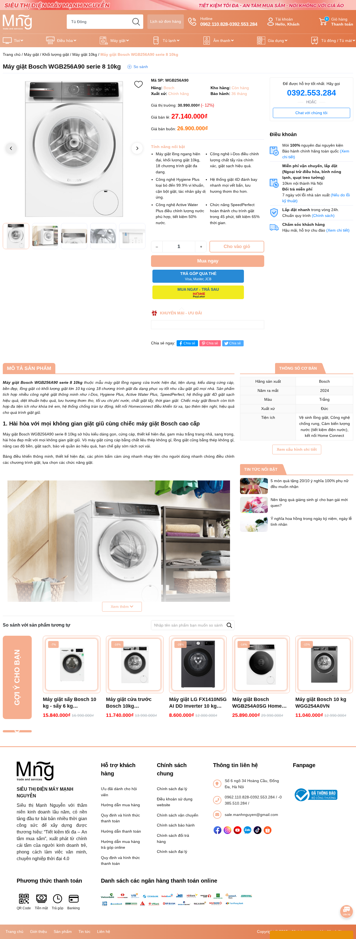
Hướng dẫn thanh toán (121, 831)
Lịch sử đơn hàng (165, 21)
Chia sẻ (189, 343)
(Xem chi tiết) (338, 230)
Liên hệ (103, 931)
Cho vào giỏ (237, 246)
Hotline (228, 21)
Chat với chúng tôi (311, 113)
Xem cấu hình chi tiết (297, 449)
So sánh (141, 66)
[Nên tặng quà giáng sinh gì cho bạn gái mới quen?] (254, 505)
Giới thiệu (38, 931)
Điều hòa (65, 40)
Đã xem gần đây (17, 731)
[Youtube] (237, 830)
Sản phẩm (63, 931)
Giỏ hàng (339, 22)
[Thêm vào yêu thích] (138, 84)
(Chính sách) (323, 215)
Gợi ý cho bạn (17, 677)
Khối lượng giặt (55, 54)
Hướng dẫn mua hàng (120, 805)
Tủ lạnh (169, 40)
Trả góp (57, 908)
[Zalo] (247, 830)
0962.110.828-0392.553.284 (250, 797)
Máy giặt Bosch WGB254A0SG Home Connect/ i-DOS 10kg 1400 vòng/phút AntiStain (257, 703)
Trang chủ (12, 54)
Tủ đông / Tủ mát (336, 40)
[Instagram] (227, 830)
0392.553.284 (311, 92)
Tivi (17, 40)
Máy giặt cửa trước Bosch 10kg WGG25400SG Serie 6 (131, 703)
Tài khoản (287, 22)
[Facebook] (217, 830)
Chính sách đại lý (172, 789)
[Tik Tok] (257, 830)
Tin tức (84, 931)
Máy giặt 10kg (84, 54)
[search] (136, 22)
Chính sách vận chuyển (177, 815)
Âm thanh (221, 40)
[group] (74, 148)
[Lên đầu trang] (346, 896)
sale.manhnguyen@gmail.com (251, 814)
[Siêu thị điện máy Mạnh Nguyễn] (178, 4)
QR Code (24, 908)
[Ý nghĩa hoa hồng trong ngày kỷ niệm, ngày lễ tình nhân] (254, 524)
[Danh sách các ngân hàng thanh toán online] (178, 899)
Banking (73, 908)
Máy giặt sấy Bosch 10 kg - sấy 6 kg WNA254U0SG (69, 703)
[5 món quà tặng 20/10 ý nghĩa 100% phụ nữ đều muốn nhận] (254, 486)
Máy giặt (117, 40)
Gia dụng (276, 40)
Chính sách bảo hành (176, 825)
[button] (137, 148)
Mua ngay (207, 261)
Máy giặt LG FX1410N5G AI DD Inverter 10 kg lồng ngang (198, 703)
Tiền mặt (41, 908)
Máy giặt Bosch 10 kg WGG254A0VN (320, 703)
